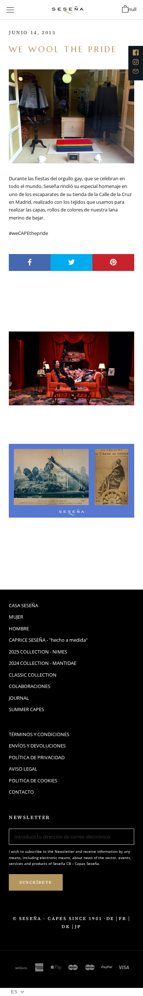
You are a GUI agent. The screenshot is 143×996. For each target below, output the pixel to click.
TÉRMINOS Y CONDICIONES (39, 734)
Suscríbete (35, 882)
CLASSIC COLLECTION (32, 674)
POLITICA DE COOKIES (33, 780)
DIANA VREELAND (53, 419)
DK (66, 927)
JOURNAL (19, 698)
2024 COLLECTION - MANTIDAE (42, 663)
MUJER (16, 616)
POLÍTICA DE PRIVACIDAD (37, 757)
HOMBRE (19, 628)
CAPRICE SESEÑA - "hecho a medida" (48, 640)
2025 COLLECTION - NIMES (38, 651)
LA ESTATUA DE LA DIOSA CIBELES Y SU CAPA (59, 544)
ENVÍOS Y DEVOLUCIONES (37, 745)
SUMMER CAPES (26, 709)
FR (122, 918)
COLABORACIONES (29, 686)
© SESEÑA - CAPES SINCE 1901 (58, 918)
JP (78, 927)
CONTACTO (21, 792)
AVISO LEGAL (23, 768)
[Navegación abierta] (10, 10)
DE (110, 918)
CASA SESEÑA (23, 605)
